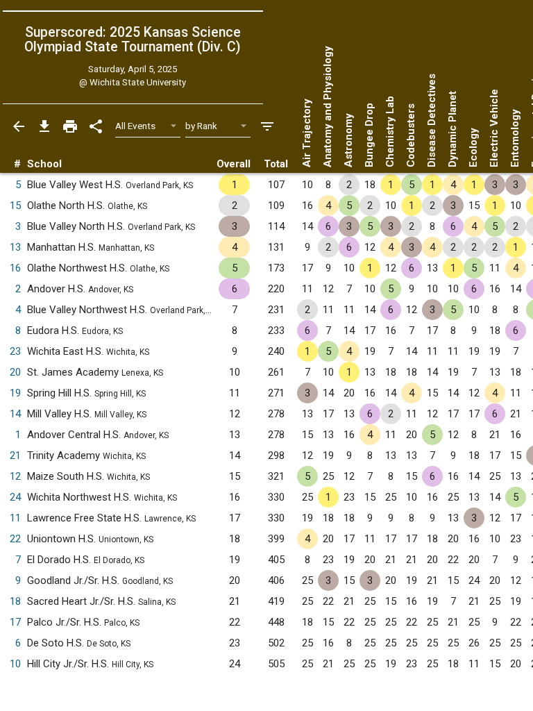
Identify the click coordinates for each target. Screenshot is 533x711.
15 (15, 205)
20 (15, 372)
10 (15, 664)
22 (15, 539)
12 (15, 476)
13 (15, 247)
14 (15, 414)
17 (15, 622)
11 (15, 518)
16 (15, 268)
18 (15, 601)
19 (15, 393)
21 (15, 455)
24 (15, 497)
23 (15, 351)
